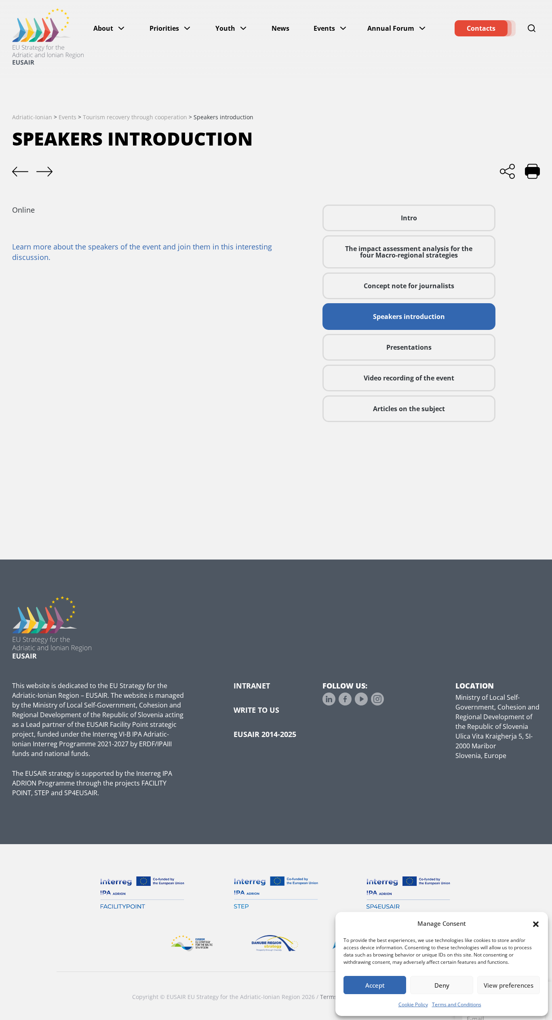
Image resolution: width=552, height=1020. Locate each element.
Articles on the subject (409, 408)
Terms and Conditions (456, 1004)
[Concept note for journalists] (20, 172)
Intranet (252, 686)
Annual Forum (390, 28)
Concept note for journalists (409, 285)
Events (324, 28)
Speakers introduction (409, 316)
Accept (375, 985)
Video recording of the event (409, 378)
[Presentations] (44, 172)
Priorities (164, 28)
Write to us (256, 710)
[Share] (507, 171)
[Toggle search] (532, 28)
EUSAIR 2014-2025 (265, 734)
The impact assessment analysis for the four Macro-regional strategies (408, 252)
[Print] (532, 171)
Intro (409, 217)
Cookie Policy (413, 1004)
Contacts (481, 28)
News (280, 28)
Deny (441, 985)
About (103, 28)
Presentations (409, 347)
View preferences (508, 985)
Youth (225, 28)
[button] (536, 923)
